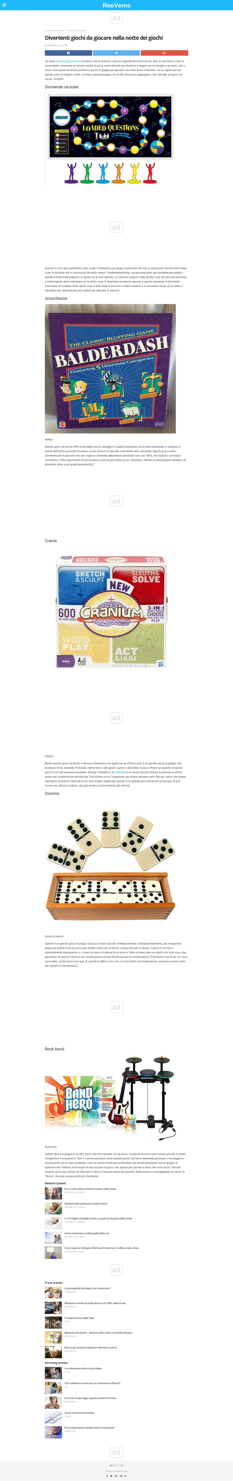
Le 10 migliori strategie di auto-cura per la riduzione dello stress (98, 1218)
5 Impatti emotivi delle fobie (79, 1318)
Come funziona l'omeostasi (79, 1412)
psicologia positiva (69, 61)
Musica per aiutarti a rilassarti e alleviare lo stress (90, 1347)
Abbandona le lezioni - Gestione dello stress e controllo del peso (98, 1332)
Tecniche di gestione (76, 31)
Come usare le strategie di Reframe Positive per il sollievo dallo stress (101, 1248)
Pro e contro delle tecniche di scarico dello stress (90, 1189)
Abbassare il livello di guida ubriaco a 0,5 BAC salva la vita (95, 1303)
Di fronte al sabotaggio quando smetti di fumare (90, 1398)
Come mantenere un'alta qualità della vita (86, 1233)
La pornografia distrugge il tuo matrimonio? (87, 1288)
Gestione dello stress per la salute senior (86, 1203)
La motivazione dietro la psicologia (82, 1368)
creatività (119, 772)
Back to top (117, 1465)
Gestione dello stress (54, 31)
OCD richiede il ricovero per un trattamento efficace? (92, 1383)
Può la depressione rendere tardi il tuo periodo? (89, 1427)
